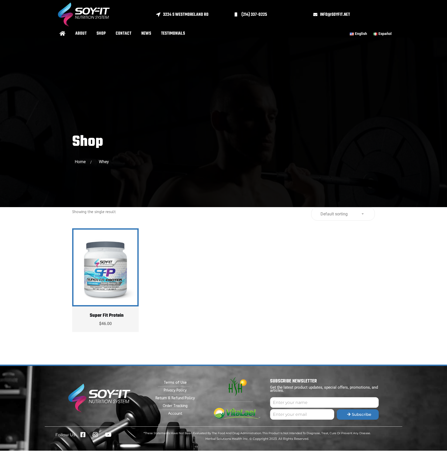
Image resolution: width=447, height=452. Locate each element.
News (146, 33)
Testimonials (173, 33)
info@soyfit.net (335, 14)
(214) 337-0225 (254, 14)
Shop (101, 33)
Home (81, 161)
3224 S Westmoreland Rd (185, 14)
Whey (104, 161)
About (81, 33)
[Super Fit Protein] (105, 266)
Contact (123, 33)
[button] (195, 14)
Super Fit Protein (107, 315)
